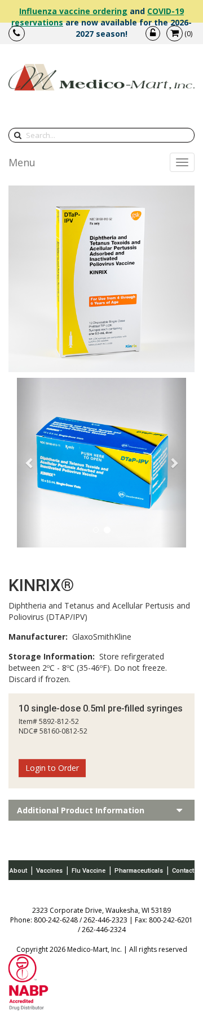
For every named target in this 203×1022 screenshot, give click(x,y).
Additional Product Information (80, 810)
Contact (183, 870)
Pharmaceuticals (138, 870)
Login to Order (52, 767)
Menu (22, 162)
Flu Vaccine (88, 870)
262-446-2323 (105, 920)
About (18, 870)
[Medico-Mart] (101, 77)
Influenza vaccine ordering (73, 11)
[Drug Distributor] (28, 981)
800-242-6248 (56, 920)
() (188, 33)
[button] (29, 462)
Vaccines (49, 870)
